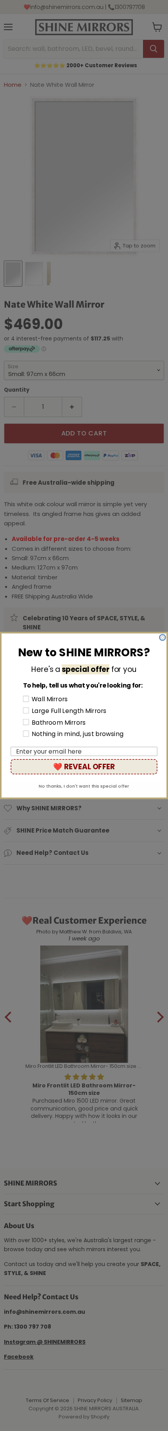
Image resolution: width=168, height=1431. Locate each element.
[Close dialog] (162, 637)
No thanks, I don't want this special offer (84, 786)
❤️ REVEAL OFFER (83, 766)
